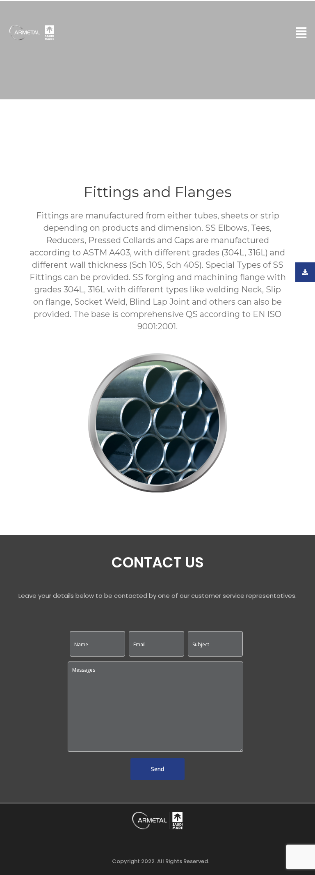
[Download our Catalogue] (305, 272)
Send (157, 769)
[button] (301, 32)
